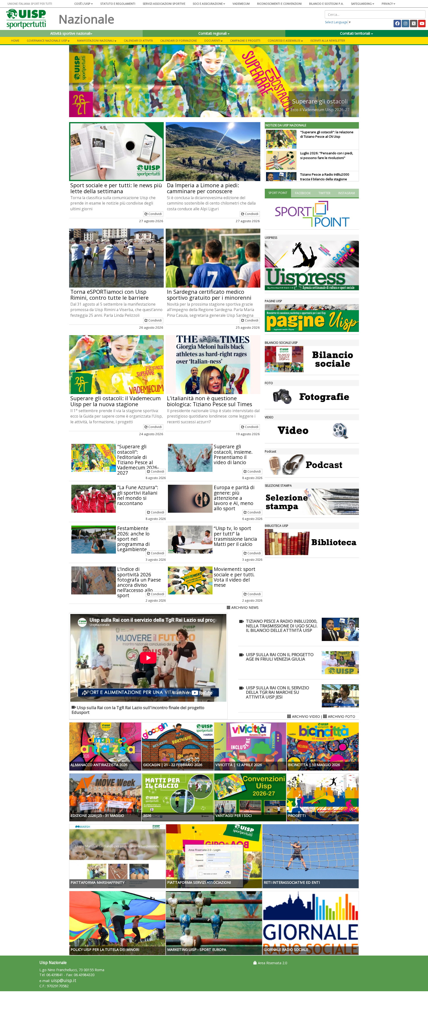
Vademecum (241, 3)
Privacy (387, 3)
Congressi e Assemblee (284, 40)
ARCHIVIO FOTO (341, 716)
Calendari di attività (138, 40)
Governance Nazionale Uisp (47, 40)
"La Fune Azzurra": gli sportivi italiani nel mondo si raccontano (137, 495)
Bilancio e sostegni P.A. (326, 3)
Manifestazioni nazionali (95, 40)
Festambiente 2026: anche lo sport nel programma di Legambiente (133, 538)
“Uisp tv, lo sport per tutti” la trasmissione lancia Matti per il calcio (235, 536)
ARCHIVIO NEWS (244, 607)
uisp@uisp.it (63, 980)
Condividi (155, 214)
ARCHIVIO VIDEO (305, 716)
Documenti (212, 40)
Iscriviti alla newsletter (327, 40)
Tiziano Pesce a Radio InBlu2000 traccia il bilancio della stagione (324, 176)
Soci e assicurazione (208, 3)
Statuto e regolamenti (117, 3)
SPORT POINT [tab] (277, 193)
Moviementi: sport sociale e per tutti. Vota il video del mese (234, 577)
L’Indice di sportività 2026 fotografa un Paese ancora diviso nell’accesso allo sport (139, 582)
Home (15, 40)
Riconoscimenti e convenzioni (279, 3)
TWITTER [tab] (324, 193)
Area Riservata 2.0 (272, 963)
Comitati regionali (213, 33)
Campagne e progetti (245, 40)
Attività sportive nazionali (70, 33)
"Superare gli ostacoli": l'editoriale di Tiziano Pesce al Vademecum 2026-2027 (138, 459)
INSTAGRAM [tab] (346, 193)
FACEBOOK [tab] (303, 193)
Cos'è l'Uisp (82, 3)
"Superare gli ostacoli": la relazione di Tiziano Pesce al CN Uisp (326, 134)
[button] (91, 81)
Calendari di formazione (178, 40)
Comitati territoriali (355, 33)
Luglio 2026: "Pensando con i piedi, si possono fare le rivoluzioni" (326, 155)
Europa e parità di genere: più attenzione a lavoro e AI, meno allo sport (234, 497)
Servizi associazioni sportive (164, 3)
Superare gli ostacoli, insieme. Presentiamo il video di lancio (233, 454)
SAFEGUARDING (361, 3)
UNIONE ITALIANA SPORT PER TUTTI (29, 3)
